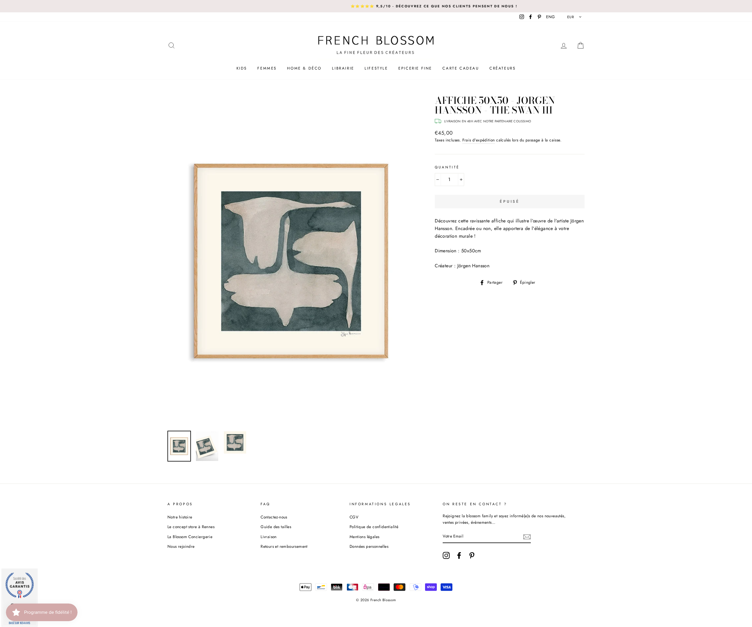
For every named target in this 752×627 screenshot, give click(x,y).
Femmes (267, 68)
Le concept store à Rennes (190, 527)
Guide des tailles (276, 527)
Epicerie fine (415, 68)
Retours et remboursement (284, 546)
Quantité (447, 167)
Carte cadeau (460, 68)
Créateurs (502, 68)
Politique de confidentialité (374, 527)
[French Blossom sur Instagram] (446, 555)
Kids (241, 68)
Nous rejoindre (181, 546)
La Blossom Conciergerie (189, 537)
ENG (550, 17)
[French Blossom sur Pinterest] (471, 555)
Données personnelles (369, 546)
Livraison (269, 537)
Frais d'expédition (478, 140)
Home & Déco (304, 68)
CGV (354, 517)
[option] (376, 6)
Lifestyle (376, 68)
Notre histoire (179, 517)
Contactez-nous (274, 517)
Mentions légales (364, 537)
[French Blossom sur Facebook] (459, 555)
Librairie (343, 68)
